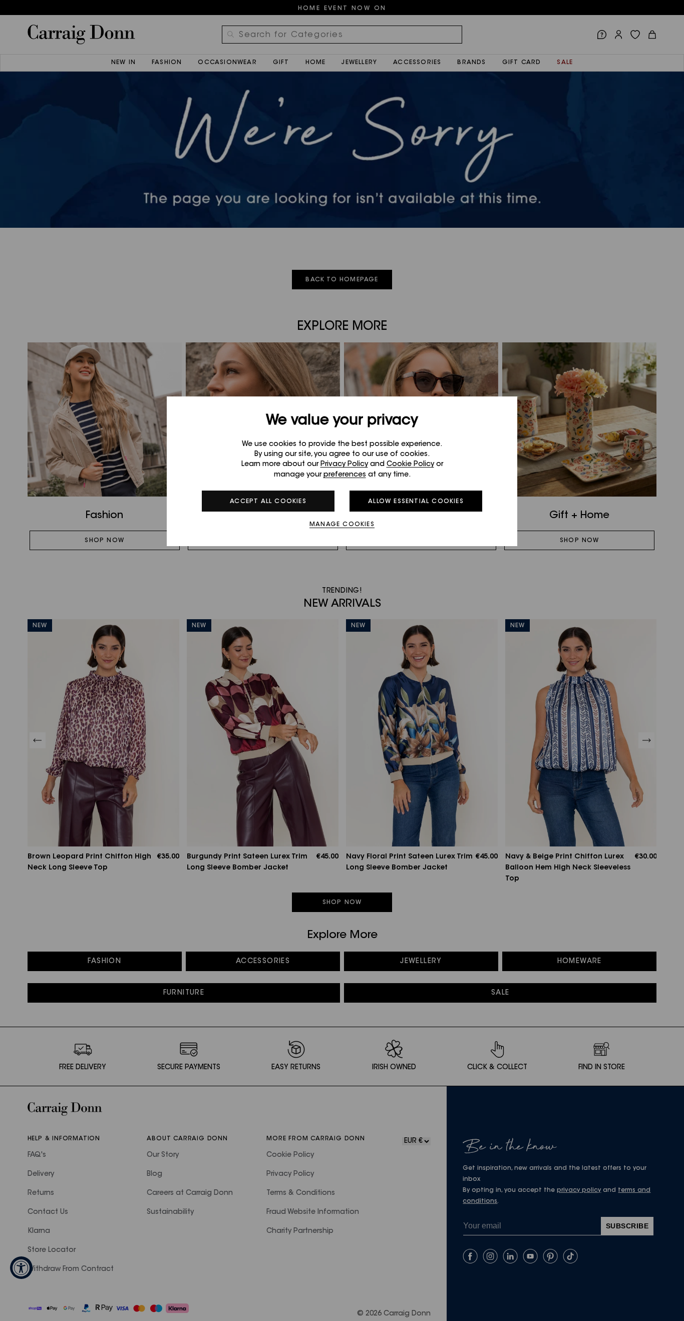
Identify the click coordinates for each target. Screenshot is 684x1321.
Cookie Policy (410, 464)
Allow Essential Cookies (416, 502)
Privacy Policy (344, 464)
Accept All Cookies (268, 502)
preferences (344, 475)
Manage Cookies (342, 525)
